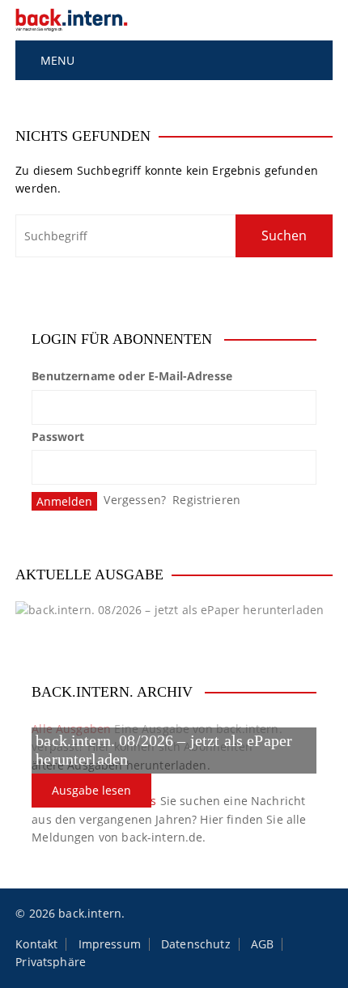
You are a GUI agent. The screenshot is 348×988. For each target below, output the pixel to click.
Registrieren (206, 499)
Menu (55, 60)
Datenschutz (196, 944)
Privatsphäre (50, 962)
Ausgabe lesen (91, 790)
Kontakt (36, 944)
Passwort (58, 436)
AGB (262, 944)
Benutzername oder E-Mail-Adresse (132, 376)
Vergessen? (135, 499)
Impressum (110, 944)
